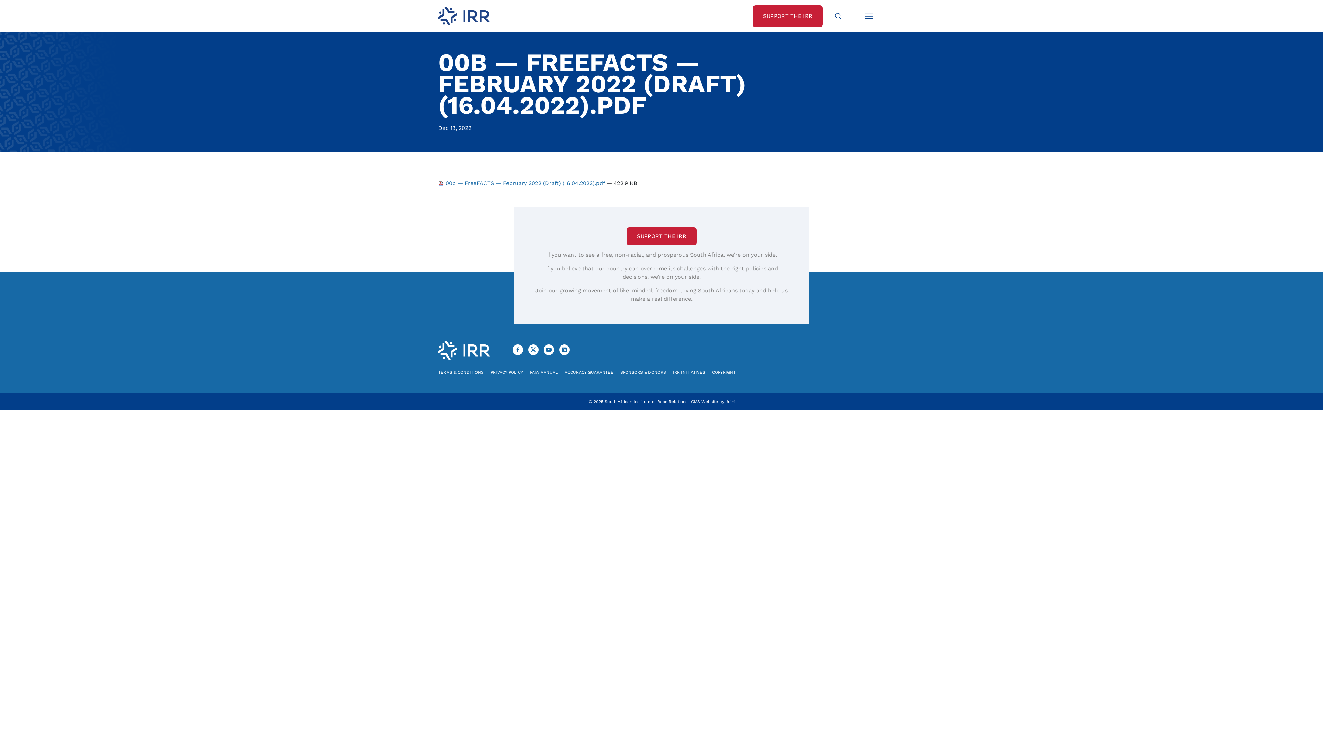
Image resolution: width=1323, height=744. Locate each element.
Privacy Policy (507, 372)
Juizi (730, 401)
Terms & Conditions (461, 372)
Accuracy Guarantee (589, 372)
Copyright (724, 372)
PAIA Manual (544, 372)
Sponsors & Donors (643, 372)
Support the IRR (661, 236)
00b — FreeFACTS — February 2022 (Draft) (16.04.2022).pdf (525, 183)
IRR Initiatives (689, 372)
